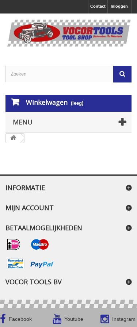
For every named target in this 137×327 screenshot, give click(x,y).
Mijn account (29, 207)
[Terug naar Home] (13, 138)
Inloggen (119, 6)
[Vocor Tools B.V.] (68, 33)
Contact (98, 6)
